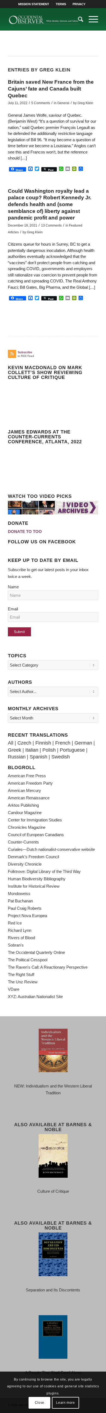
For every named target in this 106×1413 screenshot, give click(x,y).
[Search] (78, 19)
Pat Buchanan (20, 901)
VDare (13, 989)
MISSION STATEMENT (33, 4)
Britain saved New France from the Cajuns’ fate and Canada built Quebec (51, 88)
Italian (31, 750)
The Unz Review (23, 982)
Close (39, 1403)
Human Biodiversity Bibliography (37, 878)
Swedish (60, 757)
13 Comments (51, 225)
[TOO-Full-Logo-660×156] (44, 19)
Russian (17, 757)
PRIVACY (79, 4)
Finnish (43, 743)
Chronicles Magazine (26, 827)
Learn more (65, 1403)
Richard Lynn (19, 930)
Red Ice (15, 923)
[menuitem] (33, 4)
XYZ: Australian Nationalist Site (35, 996)
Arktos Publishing (23, 805)
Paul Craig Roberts (25, 908)
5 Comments (40, 103)
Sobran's (16, 945)
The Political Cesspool (27, 959)
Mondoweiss (19, 893)
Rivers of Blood (21, 937)
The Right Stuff (21, 974)
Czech (24, 743)
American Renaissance (28, 798)
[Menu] (90, 19)
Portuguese (72, 750)
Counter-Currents (23, 842)
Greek (14, 750)
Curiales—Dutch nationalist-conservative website (51, 849)
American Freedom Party (30, 783)
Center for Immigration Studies (35, 820)
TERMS (61, 4)
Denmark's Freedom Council (33, 856)
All (10, 743)
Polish (49, 750)
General (63, 103)
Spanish (38, 757)
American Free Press (27, 775)
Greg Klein (85, 103)
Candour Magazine (25, 812)
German (83, 743)
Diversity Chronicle (25, 864)
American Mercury (24, 790)
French (62, 743)
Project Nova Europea (27, 915)
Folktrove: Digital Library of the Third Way (44, 871)
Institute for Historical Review (34, 886)
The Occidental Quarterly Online (36, 952)
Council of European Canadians (36, 834)
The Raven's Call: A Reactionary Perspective (48, 967)
